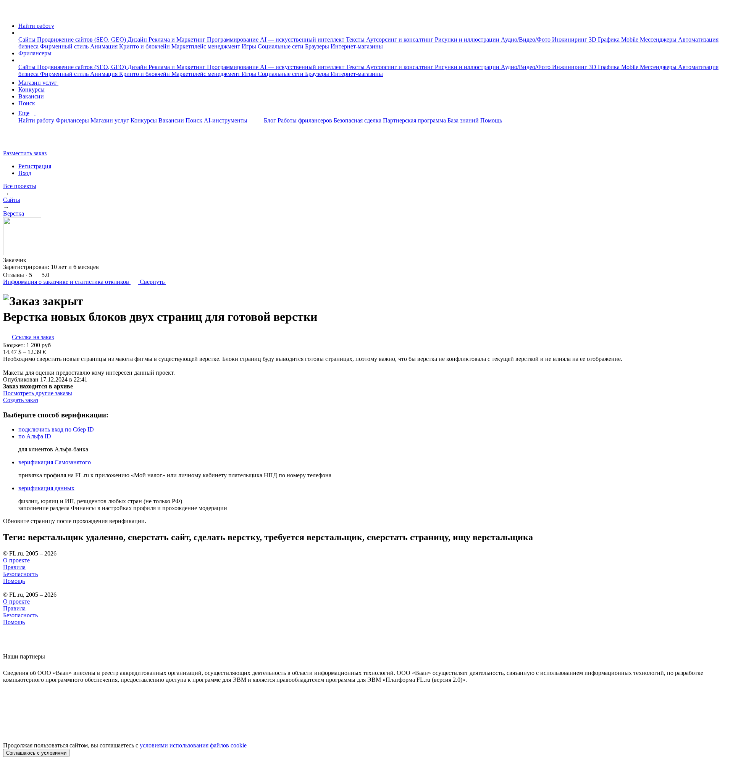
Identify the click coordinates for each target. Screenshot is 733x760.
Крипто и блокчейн (145, 46)
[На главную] (10, 13)
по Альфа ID (34, 436)
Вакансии (31, 96)
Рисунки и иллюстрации (468, 39)
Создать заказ (20, 400)
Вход (24, 173)
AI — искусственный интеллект (303, 39)
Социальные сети (281, 46)
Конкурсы (31, 89)
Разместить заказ (25, 153)
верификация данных (46, 488)
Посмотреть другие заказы (37, 393)
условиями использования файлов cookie (193, 745)
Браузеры (318, 46)
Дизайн (138, 39)
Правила (14, 567)
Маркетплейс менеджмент (206, 46)
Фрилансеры (35, 53)
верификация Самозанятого (54, 462)
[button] (20, 32)
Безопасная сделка (357, 120)
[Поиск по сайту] (24, 140)
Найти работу (36, 26)
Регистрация (34, 166)
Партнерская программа (414, 120)
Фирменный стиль (65, 46)
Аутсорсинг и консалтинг (400, 39)
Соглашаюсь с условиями (36, 753)
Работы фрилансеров (305, 120)
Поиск (26, 103)
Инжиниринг (570, 39)
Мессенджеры (659, 39)
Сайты (27, 39)
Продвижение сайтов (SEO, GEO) (82, 39)
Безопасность (20, 574)
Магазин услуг (38, 82)
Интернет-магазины (357, 46)
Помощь (491, 120)
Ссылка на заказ (33, 337)
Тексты (356, 39)
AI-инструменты (226, 120)
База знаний (463, 120)
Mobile (630, 39)
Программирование (233, 39)
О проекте (16, 560)
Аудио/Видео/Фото (526, 39)
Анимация (104, 46)
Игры (250, 46)
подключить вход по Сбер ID (56, 429)
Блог (270, 120)
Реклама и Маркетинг (178, 39)
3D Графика (605, 39)
